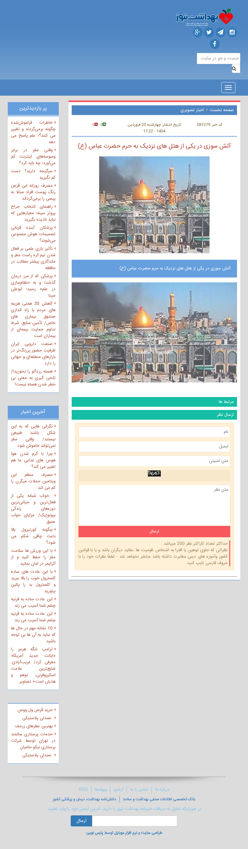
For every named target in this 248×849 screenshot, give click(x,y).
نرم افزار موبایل (125, 833)
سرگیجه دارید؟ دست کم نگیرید (33, 174)
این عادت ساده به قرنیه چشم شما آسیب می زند (33, 602)
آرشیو (118, 789)
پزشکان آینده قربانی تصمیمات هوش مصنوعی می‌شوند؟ (33, 234)
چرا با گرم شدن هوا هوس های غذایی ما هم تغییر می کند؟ (33, 460)
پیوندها (101, 789)
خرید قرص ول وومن (35, 710)
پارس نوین (94, 833)
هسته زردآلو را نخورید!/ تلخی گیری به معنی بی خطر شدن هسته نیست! (33, 378)
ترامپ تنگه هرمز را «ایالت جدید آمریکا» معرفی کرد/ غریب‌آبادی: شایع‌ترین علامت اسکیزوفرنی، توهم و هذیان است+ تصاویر (33, 665)
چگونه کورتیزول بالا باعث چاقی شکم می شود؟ (33, 536)
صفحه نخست (222, 110)
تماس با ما (139, 789)
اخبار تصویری (192, 110)
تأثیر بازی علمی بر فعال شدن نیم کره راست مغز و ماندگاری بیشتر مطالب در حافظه (33, 258)
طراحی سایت (151, 833)
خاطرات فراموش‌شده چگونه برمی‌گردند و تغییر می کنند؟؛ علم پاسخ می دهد (33, 132)
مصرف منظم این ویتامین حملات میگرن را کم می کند (33, 481)
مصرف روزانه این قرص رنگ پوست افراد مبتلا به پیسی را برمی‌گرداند (33, 192)
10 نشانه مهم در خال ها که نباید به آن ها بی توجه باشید (33, 635)
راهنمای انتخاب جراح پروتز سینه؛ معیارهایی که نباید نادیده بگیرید (33, 213)
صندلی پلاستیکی (37, 718)
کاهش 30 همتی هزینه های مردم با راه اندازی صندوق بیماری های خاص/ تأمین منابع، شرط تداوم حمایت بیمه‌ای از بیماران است (33, 320)
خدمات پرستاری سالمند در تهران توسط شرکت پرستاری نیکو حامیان (33, 741)
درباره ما (162, 789)
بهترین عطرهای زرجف (34, 726)
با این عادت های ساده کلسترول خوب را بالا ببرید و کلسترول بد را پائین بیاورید (33, 581)
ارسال (82, 821)
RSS (83, 789)
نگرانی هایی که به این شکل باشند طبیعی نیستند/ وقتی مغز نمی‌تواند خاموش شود (33, 436)
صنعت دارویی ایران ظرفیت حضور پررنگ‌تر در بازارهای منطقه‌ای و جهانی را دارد (33, 354)
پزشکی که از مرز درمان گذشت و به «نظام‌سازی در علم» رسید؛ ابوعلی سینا (33, 286)
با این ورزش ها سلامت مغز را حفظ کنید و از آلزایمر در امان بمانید (33, 557)
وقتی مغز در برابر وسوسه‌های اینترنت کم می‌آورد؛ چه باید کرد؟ (33, 157)
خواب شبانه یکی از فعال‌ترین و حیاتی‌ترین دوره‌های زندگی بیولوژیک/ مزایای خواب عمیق (33, 508)
